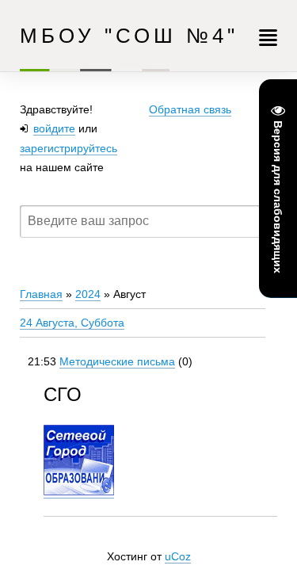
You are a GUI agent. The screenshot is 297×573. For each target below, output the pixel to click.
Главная (41, 294)
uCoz (178, 556)
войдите (54, 128)
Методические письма (117, 361)
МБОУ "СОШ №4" (129, 36)
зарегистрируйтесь (68, 148)
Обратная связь (190, 109)
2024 (88, 294)
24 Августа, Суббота (72, 322)
